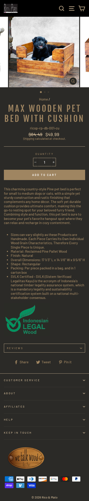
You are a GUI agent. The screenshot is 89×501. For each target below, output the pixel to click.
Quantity (44, 153)
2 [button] (45, 92)
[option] (44, 52)
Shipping (28, 138)
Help (8, 419)
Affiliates (14, 406)
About (10, 393)
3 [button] (49, 92)
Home (43, 99)
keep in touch (18, 432)
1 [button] (41, 92)
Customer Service (22, 380)
